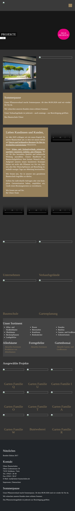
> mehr (2, 37)
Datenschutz (16, 482)
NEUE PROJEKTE (64, 34)
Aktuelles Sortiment (13, 347)
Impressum (7, 482)
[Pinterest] (62, 5)
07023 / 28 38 (12, 474)
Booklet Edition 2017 (10, 456)
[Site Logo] (15, 5)
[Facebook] (58, 5)
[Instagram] (65, 5)
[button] (70, 5)
